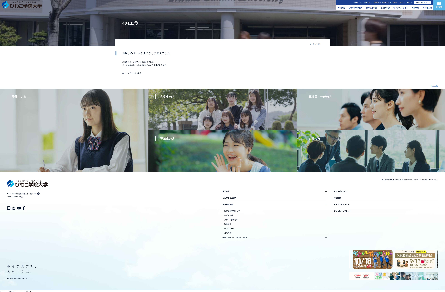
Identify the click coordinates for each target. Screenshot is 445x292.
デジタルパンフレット (342, 211)
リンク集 (424, 179)
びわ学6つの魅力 (355, 7)
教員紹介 (227, 224)
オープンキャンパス (422, 2)
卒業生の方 (387, 2)
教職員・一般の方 (399, 2)
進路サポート (229, 228)
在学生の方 (368, 2)
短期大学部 (385, 7)
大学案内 (341, 7)
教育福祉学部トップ (232, 211)
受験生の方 (377, 2)
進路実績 (227, 232)
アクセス (417, 179)
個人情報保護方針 (388, 179)
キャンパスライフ (400, 7)
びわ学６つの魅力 (229, 198)
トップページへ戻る (133, 73)
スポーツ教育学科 (231, 219)
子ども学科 (228, 215)
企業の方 (410, 2)
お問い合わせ (407, 179)
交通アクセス (358, 2)
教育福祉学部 (371, 7)
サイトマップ (433, 179)
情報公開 (399, 179)
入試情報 (415, 7)
